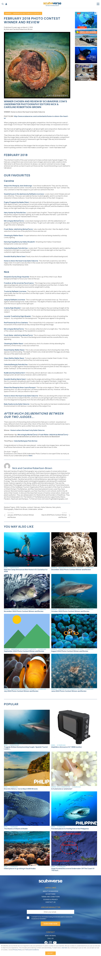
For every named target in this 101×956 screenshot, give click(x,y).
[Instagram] (50, 942)
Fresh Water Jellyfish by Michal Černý (53, 435)
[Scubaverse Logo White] (50, 881)
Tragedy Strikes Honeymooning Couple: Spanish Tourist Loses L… (26, 748)
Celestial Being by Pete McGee (25, 441)
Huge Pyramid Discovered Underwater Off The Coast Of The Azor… (72, 869)
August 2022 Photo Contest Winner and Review (69, 651)
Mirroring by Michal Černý (27, 435)
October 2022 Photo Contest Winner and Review (70, 611)
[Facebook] (46, 942)
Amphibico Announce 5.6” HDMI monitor (66, 747)
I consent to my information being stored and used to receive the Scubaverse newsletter (51, 917)
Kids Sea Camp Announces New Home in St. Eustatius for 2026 (26, 570)
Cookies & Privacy (50, 899)
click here (64, 948)
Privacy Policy (17, 950)
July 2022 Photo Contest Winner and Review (21, 691)
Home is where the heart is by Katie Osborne (27, 430)
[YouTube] (55, 942)
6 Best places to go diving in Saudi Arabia (20, 868)
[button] (3, 3)
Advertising (51, 894)
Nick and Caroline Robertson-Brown (19, 29)
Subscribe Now (50, 924)
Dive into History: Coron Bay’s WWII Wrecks (21, 789)
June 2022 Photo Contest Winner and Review (68, 691)
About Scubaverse (50, 891)
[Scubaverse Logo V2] (52, 4)
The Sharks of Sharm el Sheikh (16, 829)
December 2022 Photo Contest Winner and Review (71, 569)
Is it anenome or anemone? (61, 789)
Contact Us (51, 902)
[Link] (6, 4)
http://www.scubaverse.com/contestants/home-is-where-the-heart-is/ (36, 117)
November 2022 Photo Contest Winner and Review (23, 611)
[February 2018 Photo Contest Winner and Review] (37, 33)
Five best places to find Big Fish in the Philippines (70, 829)
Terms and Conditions (50, 897)
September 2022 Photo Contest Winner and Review (24, 651)
